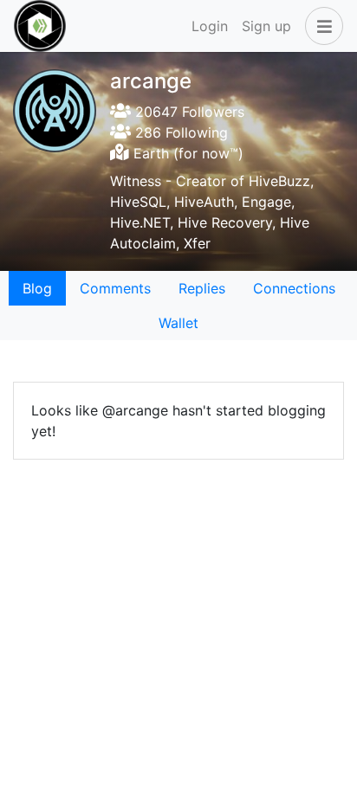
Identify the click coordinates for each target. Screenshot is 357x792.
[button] (320, 26)
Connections (294, 288)
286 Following (179, 132)
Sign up (266, 26)
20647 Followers (187, 111)
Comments (115, 288)
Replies (201, 288)
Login (209, 26)
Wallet (178, 323)
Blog (37, 288)
